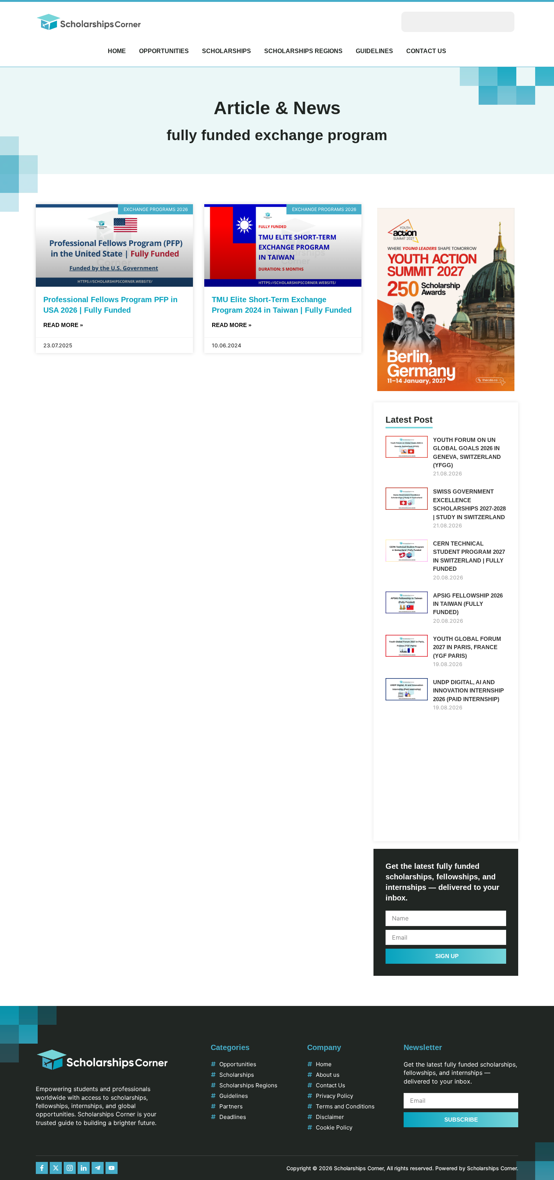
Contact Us (426, 51)
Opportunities (164, 51)
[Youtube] (112, 1168)
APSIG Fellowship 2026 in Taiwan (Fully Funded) (468, 604)
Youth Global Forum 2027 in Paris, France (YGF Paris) (467, 647)
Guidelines (374, 51)
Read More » (63, 325)
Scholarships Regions (303, 51)
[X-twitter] (56, 1168)
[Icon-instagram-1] (70, 1168)
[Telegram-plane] (98, 1168)
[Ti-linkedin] (84, 1168)
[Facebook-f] (42, 1168)
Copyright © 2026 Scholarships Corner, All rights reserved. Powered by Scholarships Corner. (402, 1168)
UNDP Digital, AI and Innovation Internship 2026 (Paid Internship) (468, 690)
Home (117, 51)
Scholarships (226, 51)
